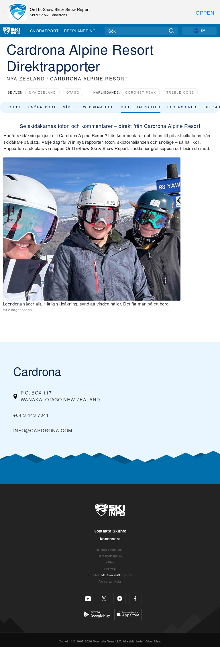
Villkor (110, 562)
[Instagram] (119, 599)
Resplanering (80, 30)
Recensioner (182, 106)
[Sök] (171, 31)
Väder (69, 106)
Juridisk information (110, 549)
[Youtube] (88, 599)
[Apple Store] (128, 613)
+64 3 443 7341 (31, 415)
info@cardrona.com (42, 430)
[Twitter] (104, 599)
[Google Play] (97, 613)
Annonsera (110, 538)
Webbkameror (98, 106)
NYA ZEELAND (26, 78)
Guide (15, 106)
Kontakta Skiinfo (109, 531)
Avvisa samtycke (110, 581)
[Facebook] (135, 599)
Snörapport (44, 30)
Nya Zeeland (42, 92)
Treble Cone (180, 92)
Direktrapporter (140, 106)
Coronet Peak (140, 92)
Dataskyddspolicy (110, 556)
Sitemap (110, 569)
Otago (73, 92)
